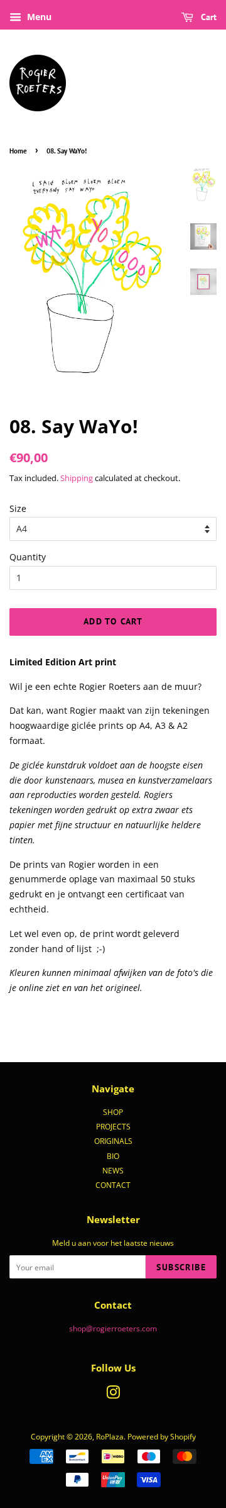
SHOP (113, 1112)
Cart (207, 17)
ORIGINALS (113, 1141)
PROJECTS (113, 1126)
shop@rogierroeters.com (113, 1328)
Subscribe (181, 1267)
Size (17, 508)
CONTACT (113, 1185)
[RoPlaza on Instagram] (113, 1395)
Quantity (27, 557)
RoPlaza (110, 1436)
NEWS (113, 1170)
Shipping (76, 478)
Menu (37, 17)
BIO (113, 1156)
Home (18, 151)
